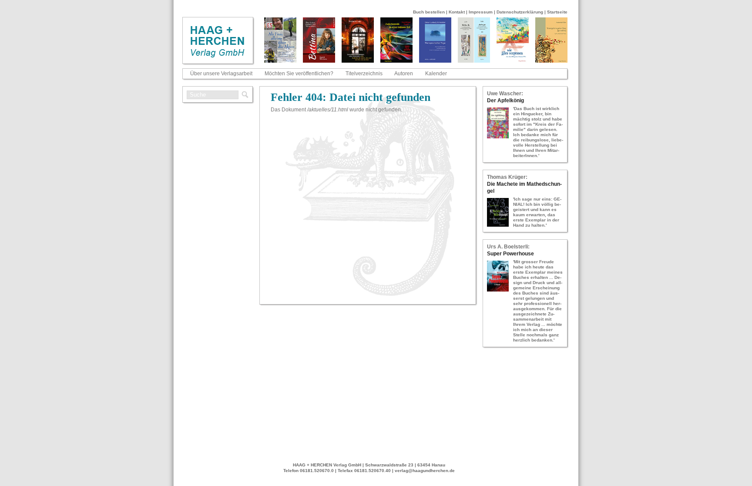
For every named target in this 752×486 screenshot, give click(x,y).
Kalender (436, 73)
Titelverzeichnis (364, 73)
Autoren (403, 73)
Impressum (481, 12)
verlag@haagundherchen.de (425, 470)
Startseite (557, 12)
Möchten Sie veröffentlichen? (299, 73)
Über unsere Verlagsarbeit (221, 73)
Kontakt (457, 12)
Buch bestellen (429, 12)
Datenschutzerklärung (520, 12)
